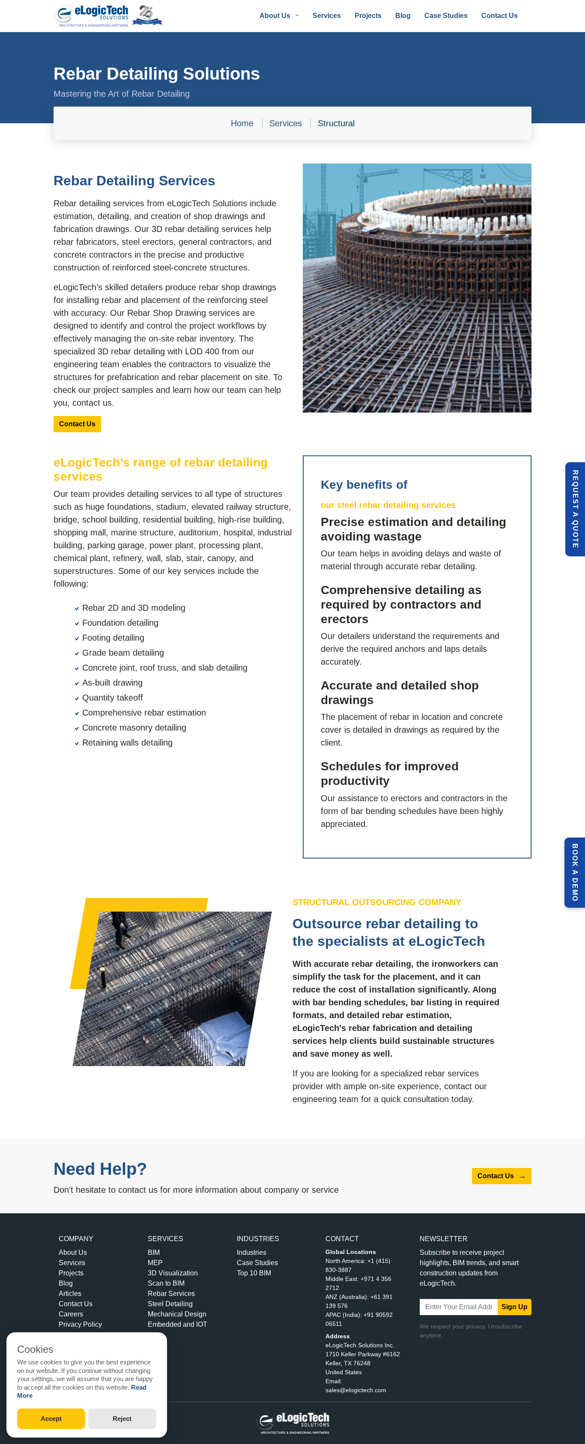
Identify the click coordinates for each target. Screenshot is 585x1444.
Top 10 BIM (254, 1273)
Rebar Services (171, 1293)
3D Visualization (173, 1273)
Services (327, 15)
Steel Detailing (170, 1303)
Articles (70, 1293)
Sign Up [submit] (514, 1306)
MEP (155, 1262)
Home (242, 123)
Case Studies (446, 15)
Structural (336, 123)
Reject (122, 1418)
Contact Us (499, 15)
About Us (73, 1252)
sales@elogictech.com (355, 1390)
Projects (368, 15)
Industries (251, 1252)
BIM (154, 1252)
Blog (403, 15)
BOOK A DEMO (575, 873)
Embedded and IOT (177, 1324)
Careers (71, 1314)
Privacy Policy (80, 1324)
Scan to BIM (166, 1283)
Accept (51, 1418)
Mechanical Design (177, 1314)
